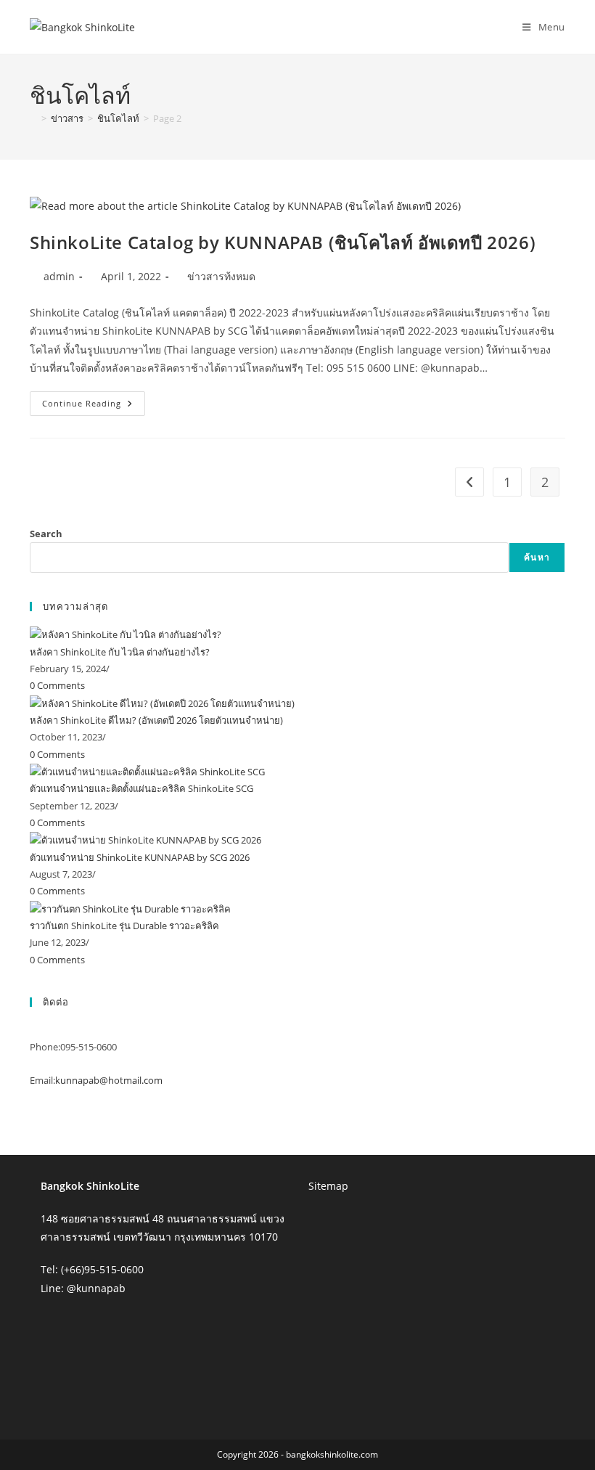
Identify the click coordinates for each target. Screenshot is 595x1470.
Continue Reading (93, 406)
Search (46, 533)
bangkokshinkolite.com (332, 1454)
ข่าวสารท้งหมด (221, 276)
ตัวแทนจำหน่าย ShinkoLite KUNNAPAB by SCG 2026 (140, 857)
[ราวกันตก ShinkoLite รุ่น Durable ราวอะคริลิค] (130, 908)
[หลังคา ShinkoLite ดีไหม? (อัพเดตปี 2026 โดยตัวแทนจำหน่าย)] (162, 702)
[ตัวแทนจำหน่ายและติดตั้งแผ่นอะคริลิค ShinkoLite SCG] (147, 770)
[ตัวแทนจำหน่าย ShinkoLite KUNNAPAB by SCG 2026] (145, 839)
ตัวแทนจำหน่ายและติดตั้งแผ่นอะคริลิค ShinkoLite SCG (141, 788)
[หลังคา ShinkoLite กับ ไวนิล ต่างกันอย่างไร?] (125, 633)
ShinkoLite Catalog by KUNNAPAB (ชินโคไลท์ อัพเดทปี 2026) (283, 242)
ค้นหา (537, 557)
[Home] (33, 118)
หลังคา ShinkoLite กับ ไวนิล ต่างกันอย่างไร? (120, 651)
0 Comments (57, 685)
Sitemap (328, 1186)
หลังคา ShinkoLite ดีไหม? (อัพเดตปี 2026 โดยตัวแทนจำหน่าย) (156, 720)
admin (59, 276)
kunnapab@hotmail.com (109, 1080)
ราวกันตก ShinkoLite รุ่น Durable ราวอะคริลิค (124, 925)
